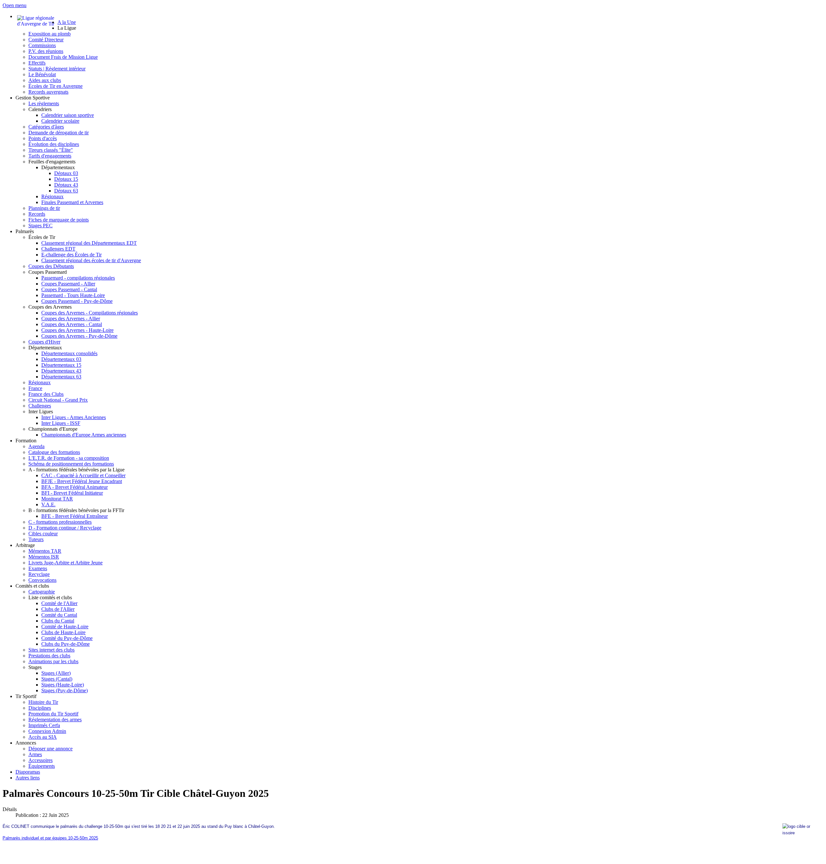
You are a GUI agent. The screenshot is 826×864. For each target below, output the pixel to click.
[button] (66, 28)
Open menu (14, 5)
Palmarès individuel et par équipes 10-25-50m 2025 (50, 838)
